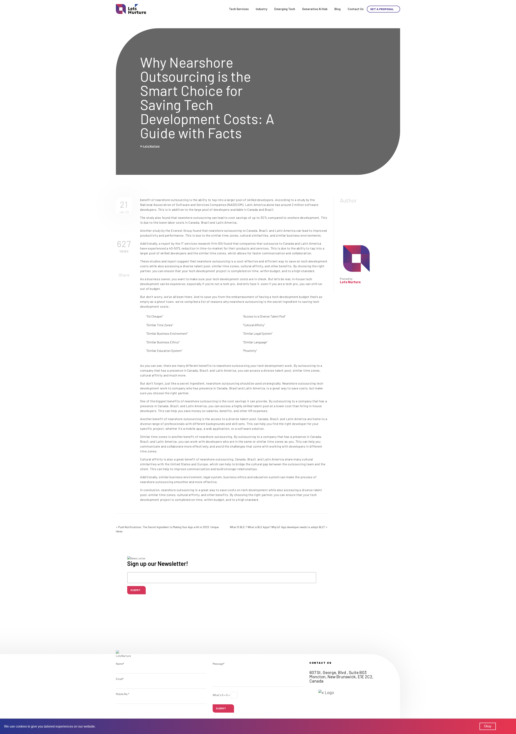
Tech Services (239, 9)
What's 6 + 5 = (221, 695)
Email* (120, 679)
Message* (218, 663)
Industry (261, 9)
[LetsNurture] (131, 8)
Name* (120, 663)
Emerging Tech (284, 9)
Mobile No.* (122, 694)
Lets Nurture (151, 146)
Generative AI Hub (314, 9)
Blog (337, 9)
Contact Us (356, 9)
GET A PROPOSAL (382, 9)
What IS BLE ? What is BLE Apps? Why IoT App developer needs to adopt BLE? (277, 527)
